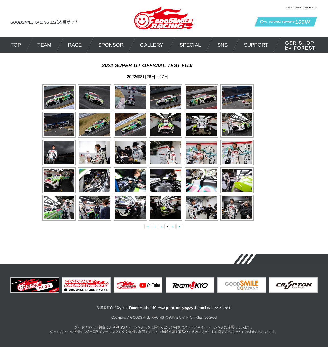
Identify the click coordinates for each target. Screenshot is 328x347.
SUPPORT (256, 45)
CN (315, 7)
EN (311, 7)
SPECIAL (190, 45)
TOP (16, 45)
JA (306, 7)
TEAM (44, 45)
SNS (222, 45)
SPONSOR (111, 45)
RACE (75, 45)
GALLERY (151, 45)
